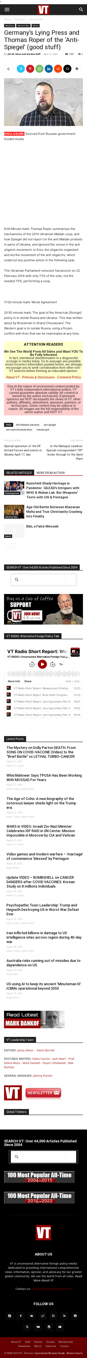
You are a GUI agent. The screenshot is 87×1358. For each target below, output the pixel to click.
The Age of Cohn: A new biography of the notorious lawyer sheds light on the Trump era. (41, 803)
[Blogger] (10, 1316)
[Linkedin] (49, 69)
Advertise (51, 1346)
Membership (65, 1342)
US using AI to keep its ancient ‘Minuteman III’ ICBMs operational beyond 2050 (43, 986)
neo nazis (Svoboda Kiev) (19, 429)
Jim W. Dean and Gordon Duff (24, 53)
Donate (50, 1342)
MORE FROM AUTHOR (51, 472)
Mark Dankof (31, 1063)
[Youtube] (60, 1327)
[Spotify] (75, 1316)
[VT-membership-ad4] (43, 623)
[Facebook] (21, 1316)
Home (7, 19)
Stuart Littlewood (54, 1063)
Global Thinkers (16, 1111)
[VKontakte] (38, 1327)
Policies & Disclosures (38, 377)
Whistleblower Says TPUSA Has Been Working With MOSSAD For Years (44, 777)
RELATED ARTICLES (19, 472)
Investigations (12, 493)
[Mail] (32, 1316)
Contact (64, 1346)
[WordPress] (49, 1327)
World (35, 25)
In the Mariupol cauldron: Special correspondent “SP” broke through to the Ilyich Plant (64, 452)
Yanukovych (42, 429)
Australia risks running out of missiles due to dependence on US (43, 963)
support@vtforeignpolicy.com (51, 1289)
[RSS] (64, 1316)
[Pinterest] (30, 69)
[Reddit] (42, 1316)
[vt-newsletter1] (34, 1099)
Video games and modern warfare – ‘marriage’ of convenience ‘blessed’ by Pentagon (44, 856)
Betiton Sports (75, 1353)
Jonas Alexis (25, 1050)
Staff (27, 1342)
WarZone (20, 19)
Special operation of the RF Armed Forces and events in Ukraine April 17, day (23, 450)
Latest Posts (15, 738)
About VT (13, 377)
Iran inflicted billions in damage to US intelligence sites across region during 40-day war (44, 937)
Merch (38, 1346)
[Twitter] (21, 69)
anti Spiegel (50, 424)
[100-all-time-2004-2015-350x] (39, 1182)
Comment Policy (69, 377)
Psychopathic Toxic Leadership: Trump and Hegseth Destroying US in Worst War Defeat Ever (42, 909)
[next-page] (13, 545)
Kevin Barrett (46, 1050)
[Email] (67, 69)
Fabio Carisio (41, 1059)
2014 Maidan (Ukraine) (27, 424)
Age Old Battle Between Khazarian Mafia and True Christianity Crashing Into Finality (54, 511)
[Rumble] (53, 1316)
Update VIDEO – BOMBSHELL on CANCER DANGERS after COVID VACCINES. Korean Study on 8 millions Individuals (40, 881)
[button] (6, 9)
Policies (38, 1342)
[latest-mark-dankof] (34, 1027)
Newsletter (24, 1346)
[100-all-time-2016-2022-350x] (39, 1203)
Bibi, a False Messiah (42, 526)
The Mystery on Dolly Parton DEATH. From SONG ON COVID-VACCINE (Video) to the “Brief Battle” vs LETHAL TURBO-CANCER (41, 752)
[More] (77, 69)
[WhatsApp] (39, 69)
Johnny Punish (42, 1075)
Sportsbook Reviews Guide (50, 1353)
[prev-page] (6, 545)
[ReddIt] (58, 69)
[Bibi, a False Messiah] (14, 531)
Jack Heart (59, 1059)
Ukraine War (36, 19)
